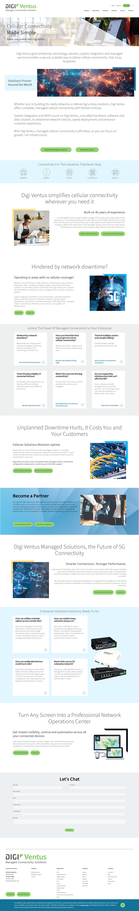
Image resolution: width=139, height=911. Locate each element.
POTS (58, 890)
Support (118, 6)
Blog (113, 6)
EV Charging (60, 879)
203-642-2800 (10, 879)
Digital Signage (61, 877)
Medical (84, 879)
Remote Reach (60, 888)
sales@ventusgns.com (12, 881)
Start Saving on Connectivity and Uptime (105, 362)
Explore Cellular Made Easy (89, 234)
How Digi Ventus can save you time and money (67, 405)
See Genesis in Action (20, 753)
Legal (109, 883)
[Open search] (132, 5)
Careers (110, 879)
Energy (84, 872)
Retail (83, 877)
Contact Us (126, 5)
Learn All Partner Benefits (23, 524)
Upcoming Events (112, 877)
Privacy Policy (111, 881)
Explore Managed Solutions (56, 149)
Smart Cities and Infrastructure (65, 895)
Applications (95, 10)
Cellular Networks (61, 874)
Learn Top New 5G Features (103, 592)
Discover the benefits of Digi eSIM (66, 362)
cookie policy (84, 905)
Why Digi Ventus (35, 872)
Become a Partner (23, 894)
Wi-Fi (58, 897)
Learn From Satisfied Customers (113, 234)
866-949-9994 (10, 874)
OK (123, 905)
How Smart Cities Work (109, 405)
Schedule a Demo (87, 149)
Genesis (33, 877)
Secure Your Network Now (43, 471)
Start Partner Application (44, 524)
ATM (58, 872)
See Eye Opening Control (31, 405)
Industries (105, 10)
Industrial (85, 886)
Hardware (114, 10)
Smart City (85, 881)
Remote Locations (61, 892)
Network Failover (61, 886)
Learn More (18, 313)
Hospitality (85, 883)
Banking (84, 874)
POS (58, 881)
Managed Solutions (36, 874)
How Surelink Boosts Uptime (29, 362)
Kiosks (58, 883)
